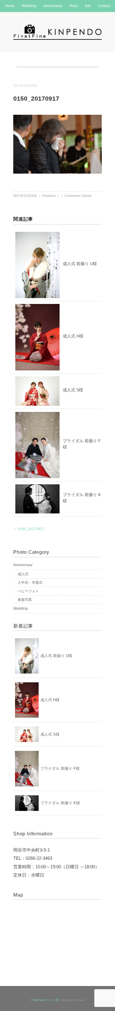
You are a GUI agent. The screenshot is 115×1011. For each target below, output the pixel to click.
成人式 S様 (73, 390)
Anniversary (53, 6)
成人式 (23, 574)
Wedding (29, 6)
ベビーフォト (28, 591)
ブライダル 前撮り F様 (60, 768)
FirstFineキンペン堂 (46, 1000)
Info (88, 6)
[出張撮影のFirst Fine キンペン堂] (57, 27)
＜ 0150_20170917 (29, 529)
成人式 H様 (73, 336)
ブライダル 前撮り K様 (60, 803)
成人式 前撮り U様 (80, 263)
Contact (104, 6)
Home (10, 6)
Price (74, 6)
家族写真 (25, 600)
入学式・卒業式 (30, 583)
